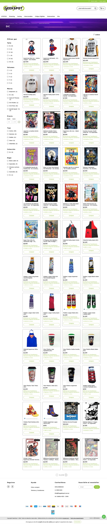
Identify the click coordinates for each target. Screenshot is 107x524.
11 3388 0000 (58, 490)
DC (29, 23)
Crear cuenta (102, 1)
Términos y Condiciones (37, 490)
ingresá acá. (66, 518)
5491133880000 (59, 487)
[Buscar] (95, 8)
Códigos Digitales (40, 16)
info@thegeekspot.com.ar (62, 493)
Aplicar (19, 122)
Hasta (13, 119)
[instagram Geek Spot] (8, 486)
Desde (8, 119)
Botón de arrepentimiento (77, 518)
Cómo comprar (35, 487)
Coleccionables (28, 16)
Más (58, 16)
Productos (12, 23)
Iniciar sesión (94, 1)
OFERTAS (4, 16)
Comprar (71, 70)
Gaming (19, 16)
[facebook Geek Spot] (12, 486)
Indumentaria (51, 16)
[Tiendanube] (94, 518)
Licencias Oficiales (23, 23)
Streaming (12, 16)
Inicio (7, 23)
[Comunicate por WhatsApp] (104, 517)
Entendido (77, 521)
